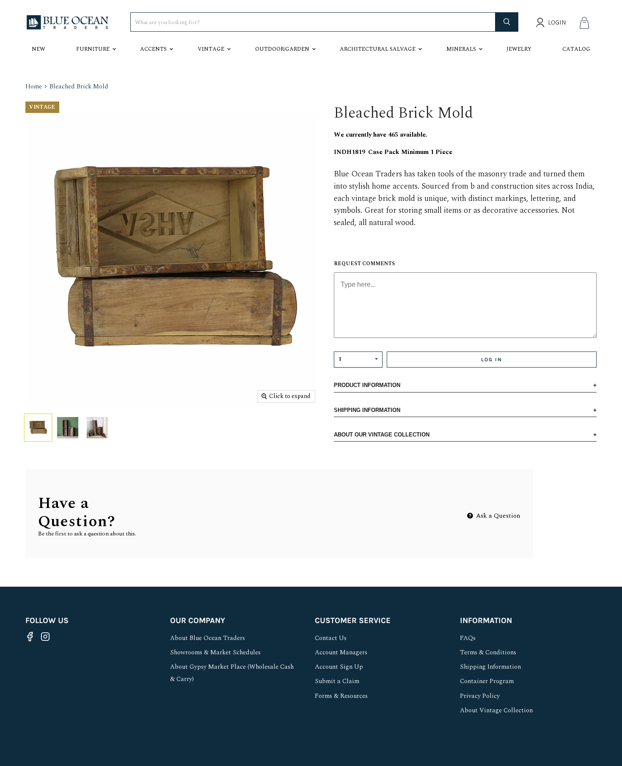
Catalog (576, 49)
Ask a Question (497, 515)
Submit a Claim (337, 681)
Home (33, 86)
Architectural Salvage (378, 49)
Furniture (93, 49)
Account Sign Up (339, 667)
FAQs (468, 638)
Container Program (487, 681)
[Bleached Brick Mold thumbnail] (38, 427)
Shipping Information (490, 667)
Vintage (211, 49)
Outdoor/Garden (282, 49)
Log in (491, 359)
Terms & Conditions (488, 652)
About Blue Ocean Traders (207, 638)
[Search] (506, 22)
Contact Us (331, 638)
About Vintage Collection (496, 710)
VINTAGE (42, 107)
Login (557, 22)
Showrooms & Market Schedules (215, 652)
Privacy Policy (480, 696)
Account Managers (341, 652)
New (38, 49)
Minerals (461, 49)
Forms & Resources (341, 696)
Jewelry (518, 49)
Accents (153, 49)
